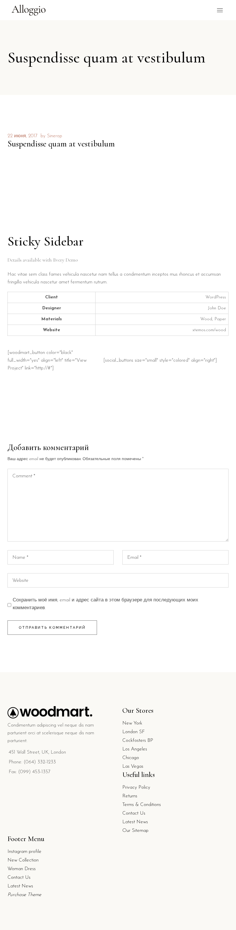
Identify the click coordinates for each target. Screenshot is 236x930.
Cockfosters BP (137, 740)
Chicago (130, 757)
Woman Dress (21, 868)
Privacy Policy (136, 787)
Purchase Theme (24, 894)
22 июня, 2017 (22, 136)
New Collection (23, 860)
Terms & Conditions (141, 804)
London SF (133, 731)
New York (132, 723)
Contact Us (133, 813)
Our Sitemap (135, 830)
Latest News (135, 822)
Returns (129, 796)
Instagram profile (24, 851)
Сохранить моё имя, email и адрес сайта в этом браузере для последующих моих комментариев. (105, 604)
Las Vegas (132, 766)
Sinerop (54, 136)
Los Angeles (134, 749)
